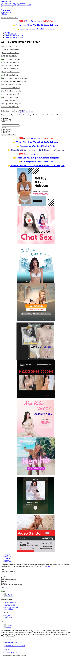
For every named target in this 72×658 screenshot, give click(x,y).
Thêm (24, 3)
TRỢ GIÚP (8, 639)
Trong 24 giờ (7, 129)
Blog (5, 619)
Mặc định (22, 112)
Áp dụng (4, 134)
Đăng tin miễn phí (6, 12)
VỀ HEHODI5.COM (10, 652)
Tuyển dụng (8, 617)
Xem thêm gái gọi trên (39, 21)
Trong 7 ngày (7, 131)
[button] (36, 48)
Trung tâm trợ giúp (10, 602)
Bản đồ (9, 3)
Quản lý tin (15, 3)
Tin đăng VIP (7, 120)
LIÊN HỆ (7, 649)
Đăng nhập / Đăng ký (7, 5)
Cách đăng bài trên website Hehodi (33, 29)
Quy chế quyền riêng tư (11, 607)
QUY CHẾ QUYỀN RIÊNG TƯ (14, 646)
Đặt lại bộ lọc (11, 134)
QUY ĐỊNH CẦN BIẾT (11, 642)
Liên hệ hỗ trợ (8, 609)
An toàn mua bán (9, 604)
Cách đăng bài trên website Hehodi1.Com (37, 162)
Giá (32, 112)
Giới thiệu (7, 615)
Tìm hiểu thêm (46, 566)
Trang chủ (4, 3)
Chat (20, 3)
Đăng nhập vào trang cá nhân (22, 5)
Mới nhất (27, 112)
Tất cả (5, 133)
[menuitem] (36, 48)
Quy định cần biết (9, 605)
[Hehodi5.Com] (6, 1)
